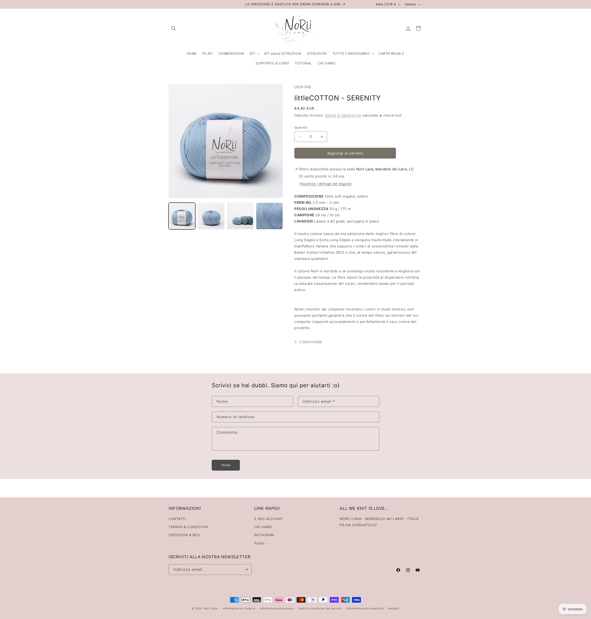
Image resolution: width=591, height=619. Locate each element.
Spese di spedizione (343, 115)
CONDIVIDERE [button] (310, 342)
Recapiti (393, 608)
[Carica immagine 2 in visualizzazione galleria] (211, 216)
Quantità (300, 127)
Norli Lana (210, 608)
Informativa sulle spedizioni (365, 608)
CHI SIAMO (263, 527)
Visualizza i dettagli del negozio (325, 184)
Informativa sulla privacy (276, 608)
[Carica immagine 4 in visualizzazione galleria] (269, 216)
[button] (174, 28)
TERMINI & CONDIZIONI (188, 527)
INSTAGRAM (264, 535)
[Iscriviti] (246, 569)
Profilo (259, 543)
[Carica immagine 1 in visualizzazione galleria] (182, 216)
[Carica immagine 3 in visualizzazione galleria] (240, 216)
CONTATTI (177, 519)
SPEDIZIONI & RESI (184, 535)
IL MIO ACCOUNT (268, 519)
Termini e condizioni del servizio (320, 608)
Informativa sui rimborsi (239, 608)
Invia (225, 465)
